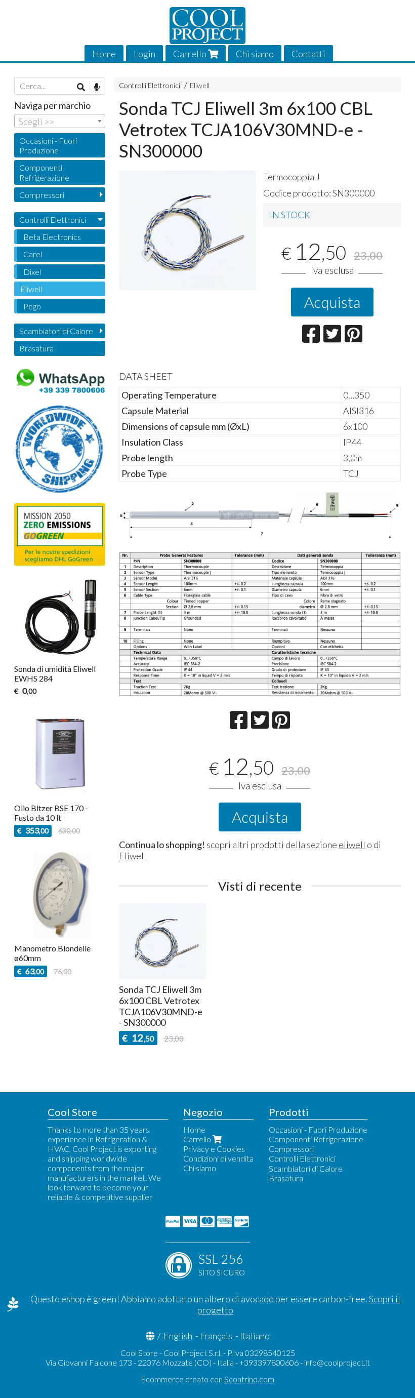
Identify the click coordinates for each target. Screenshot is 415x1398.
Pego (32, 306)
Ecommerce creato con (207, 1379)
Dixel (32, 271)
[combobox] (59, 121)
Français (216, 1335)
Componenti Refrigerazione (44, 172)
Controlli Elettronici (149, 85)
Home (104, 53)
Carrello (190, 53)
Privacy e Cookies (214, 1148)
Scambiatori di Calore (56, 331)
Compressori (41, 194)
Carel (32, 254)
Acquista (332, 302)
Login (144, 53)
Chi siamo (255, 53)
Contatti (308, 53)
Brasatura (36, 348)
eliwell (352, 844)
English (177, 1335)
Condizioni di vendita (218, 1158)
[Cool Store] (207, 25)
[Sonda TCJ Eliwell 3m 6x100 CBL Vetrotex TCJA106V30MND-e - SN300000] (187, 230)
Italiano (255, 1335)
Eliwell (200, 85)
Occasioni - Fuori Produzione (48, 145)
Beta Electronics (52, 237)
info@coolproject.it (337, 1362)
